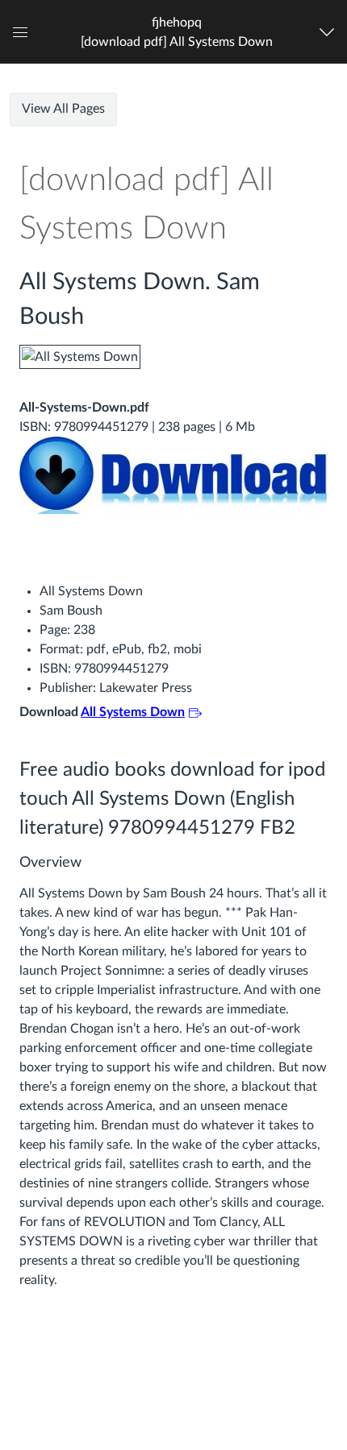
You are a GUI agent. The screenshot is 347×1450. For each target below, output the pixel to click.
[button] (176, 32)
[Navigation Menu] (330, 31)
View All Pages (63, 108)
